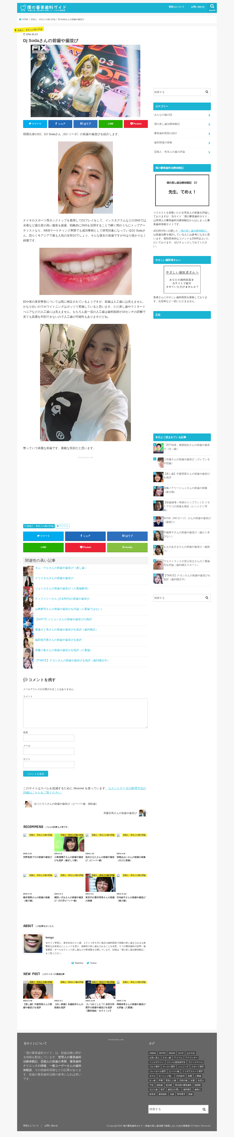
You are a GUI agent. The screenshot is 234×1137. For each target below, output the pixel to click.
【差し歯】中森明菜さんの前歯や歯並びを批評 (187, 475)
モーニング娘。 (166, 1076)
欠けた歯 (153, 1089)
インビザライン (156, 1062)
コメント (28, 696)
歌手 (163, 1089)
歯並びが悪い (174, 1089)
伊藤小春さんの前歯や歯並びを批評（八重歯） (64, 650)
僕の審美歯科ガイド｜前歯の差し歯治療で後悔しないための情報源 (156, 1125)
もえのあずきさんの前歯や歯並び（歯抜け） (187, 548)
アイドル (63, 526)
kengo (50, 937)
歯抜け (198, 1089)
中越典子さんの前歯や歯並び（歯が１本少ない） (187, 534)
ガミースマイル (195, 1062)
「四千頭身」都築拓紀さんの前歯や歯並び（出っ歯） (187, 446)
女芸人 (201, 1080)
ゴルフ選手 (154, 1066)
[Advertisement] (53, 486)
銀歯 (190, 1094)
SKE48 (172, 1053)
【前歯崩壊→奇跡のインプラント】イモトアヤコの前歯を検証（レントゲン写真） (187, 506)
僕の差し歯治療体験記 (132, 949)
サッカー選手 (169, 1066)
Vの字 (181, 1053)
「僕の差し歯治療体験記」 (193, 230)
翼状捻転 (163, 1094)
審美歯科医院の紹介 (165, 133)
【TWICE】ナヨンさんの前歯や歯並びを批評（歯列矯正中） (72, 660)
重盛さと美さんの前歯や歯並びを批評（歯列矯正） (66, 629)
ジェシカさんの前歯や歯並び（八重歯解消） (62, 588)
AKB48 (152, 1053)
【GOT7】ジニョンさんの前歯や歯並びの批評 (63, 619)
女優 (192, 1080)
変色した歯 (171, 1080)
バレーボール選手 (157, 1071)
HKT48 (162, 1053)
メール (26, 745)
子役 (151, 1085)
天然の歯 (183, 1080)
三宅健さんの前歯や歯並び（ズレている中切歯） (187, 461)
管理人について (176, 7)
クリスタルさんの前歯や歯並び (54, 578)
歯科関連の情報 (163, 142)
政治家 (169, 1085)
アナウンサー (191, 1057)
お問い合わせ (198, 7)
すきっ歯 (167, 1057)
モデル (152, 1076)
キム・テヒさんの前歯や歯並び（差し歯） (61, 567)
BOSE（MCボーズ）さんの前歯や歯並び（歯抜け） (187, 520)
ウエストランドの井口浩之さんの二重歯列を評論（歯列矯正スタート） (187, 563)
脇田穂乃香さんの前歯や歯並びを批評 (58, 639)
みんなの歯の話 (163, 114)
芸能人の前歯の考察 (54, 1061)
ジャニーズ (183, 1066)
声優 (161, 1080)
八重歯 (198, 1076)
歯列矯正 (187, 1089)
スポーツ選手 (198, 1066)
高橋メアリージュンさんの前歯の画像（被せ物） (185, 489)
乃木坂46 (180, 1076)
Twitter (93, 963)
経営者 (152, 1094)
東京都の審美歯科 (183, 1085)
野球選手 (181, 1094)
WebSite (79, 963)
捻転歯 (160, 1085)
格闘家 (198, 1085)
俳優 (190, 1076)
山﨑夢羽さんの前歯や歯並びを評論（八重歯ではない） (69, 609)
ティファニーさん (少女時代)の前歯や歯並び (62, 598)
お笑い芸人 (154, 1057)
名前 (25, 732)
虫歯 (172, 1094)
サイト (26, 759)
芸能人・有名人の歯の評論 (40, 526)
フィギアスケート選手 (192, 1071)
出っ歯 (152, 1080)
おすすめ (191, 1053)
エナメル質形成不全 (176, 1062)
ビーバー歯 (174, 1071)
